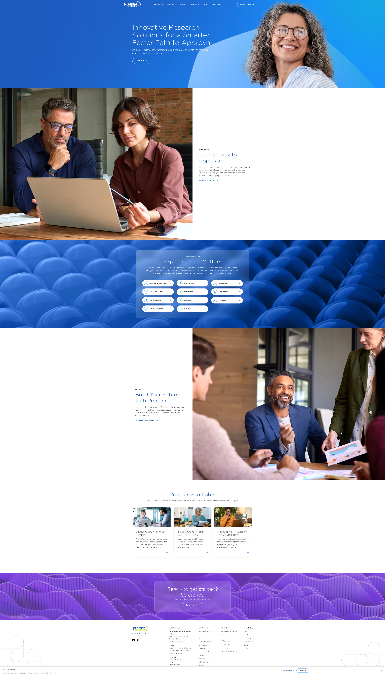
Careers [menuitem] (205, 4)
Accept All (303, 670)
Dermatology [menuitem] (203, 648)
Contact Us (140, 61)
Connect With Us (192, 605)
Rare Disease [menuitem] (203, 638)
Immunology (188, 292)
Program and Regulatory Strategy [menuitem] (180, 648)
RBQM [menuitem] (171, 662)
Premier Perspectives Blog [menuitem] (229, 631)
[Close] (382, 670)
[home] (144, 630)
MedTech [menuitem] (201, 665)
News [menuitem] (246, 631)
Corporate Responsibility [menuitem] (229, 651)
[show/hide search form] (225, 4)
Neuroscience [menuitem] (203, 635)
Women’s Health (155, 300)
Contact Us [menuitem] (247, 648)
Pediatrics (222, 300)
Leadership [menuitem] (224, 648)
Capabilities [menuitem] (157, 4)
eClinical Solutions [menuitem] (174, 665)
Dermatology (223, 292)
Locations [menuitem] (247, 638)
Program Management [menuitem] (176, 653)
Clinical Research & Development (180, 631)
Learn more (53, 673)
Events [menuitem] (246, 635)
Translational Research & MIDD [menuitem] (179, 650)
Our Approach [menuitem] (225, 644)
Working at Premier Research (145, 420)
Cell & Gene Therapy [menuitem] (205, 642)
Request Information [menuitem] (247, 4)
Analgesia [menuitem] (202, 655)
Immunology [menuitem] (203, 645)
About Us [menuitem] (194, 4)
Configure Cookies (288, 670)
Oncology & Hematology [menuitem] (207, 631)
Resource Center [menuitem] (226, 635)
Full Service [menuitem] (172, 634)
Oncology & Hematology (158, 283)
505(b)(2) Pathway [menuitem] (205, 662)
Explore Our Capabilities (207, 180)
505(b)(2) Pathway (156, 309)
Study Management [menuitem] (175, 659)
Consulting (172, 645)
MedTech (187, 309)
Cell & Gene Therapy (156, 292)
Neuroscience (189, 283)
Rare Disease (223, 283)
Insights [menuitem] (182, 4)
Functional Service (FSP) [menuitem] (177, 641)
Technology (173, 657)
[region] (192, 671)
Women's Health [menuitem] (204, 652)
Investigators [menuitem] (216, 4)
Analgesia (188, 300)
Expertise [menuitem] (170, 4)
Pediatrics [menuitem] (202, 659)
